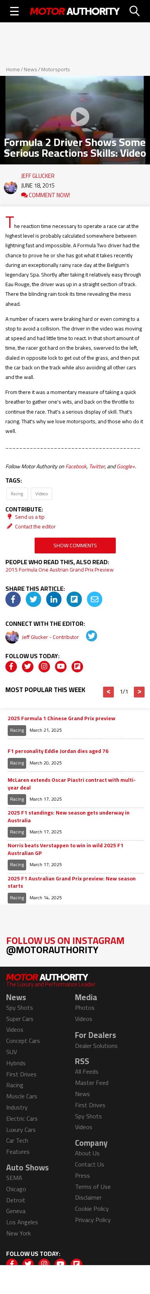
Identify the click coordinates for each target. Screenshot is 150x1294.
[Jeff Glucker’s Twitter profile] (86, 637)
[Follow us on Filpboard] (77, 666)
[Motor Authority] (75, 11)
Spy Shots (19, 1007)
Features (18, 1151)
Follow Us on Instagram (65, 945)
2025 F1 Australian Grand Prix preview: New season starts (72, 882)
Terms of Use (93, 1186)
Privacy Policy (93, 1219)
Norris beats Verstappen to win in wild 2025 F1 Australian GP (65, 849)
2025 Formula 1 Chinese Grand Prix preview (61, 718)
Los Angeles (22, 1222)
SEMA (14, 1177)
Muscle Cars (21, 1096)
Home (13, 69)
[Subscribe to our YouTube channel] (61, 666)
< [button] (109, 692)
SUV (11, 1052)
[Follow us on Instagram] (44, 666)
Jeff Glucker (38, 174)
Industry (17, 1107)
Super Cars (19, 1018)
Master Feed (91, 1082)
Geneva (15, 1211)
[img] (13, 599)
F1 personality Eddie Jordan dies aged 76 (58, 751)
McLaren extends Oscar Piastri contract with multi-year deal (72, 783)
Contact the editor (35, 526)
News (30, 69)
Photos (85, 1007)
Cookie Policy (92, 1208)
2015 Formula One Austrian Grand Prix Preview (59, 570)
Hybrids (16, 1063)
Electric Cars (22, 1118)
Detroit (15, 1200)
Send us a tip (29, 517)
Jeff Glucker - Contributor (51, 637)
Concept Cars (23, 1040)
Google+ (126, 466)
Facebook (76, 466)
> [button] (139, 692)
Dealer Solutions (96, 1045)
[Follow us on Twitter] (27, 666)
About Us (87, 1153)
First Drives (21, 1074)
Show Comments (75, 545)
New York (18, 1233)
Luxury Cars (21, 1129)
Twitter (97, 466)
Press (82, 1175)
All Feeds (86, 1071)
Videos (41, 493)
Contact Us (89, 1164)
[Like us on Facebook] (11, 666)
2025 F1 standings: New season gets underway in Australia (69, 816)
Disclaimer (88, 1197)
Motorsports (55, 69)
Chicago (16, 1189)
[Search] (135, 11)
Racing (17, 493)
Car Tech (17, 1140)
